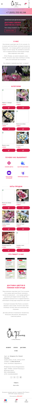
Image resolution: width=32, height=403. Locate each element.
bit (19, 396)
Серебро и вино (20, 245)
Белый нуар (5, 124)
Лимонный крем (20, 224)
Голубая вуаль (20, 145)
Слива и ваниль (6, 224)
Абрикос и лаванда (7, 102)
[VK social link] (29, 3)
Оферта (16, 382)
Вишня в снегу (5, 145)
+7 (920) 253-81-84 (15, 361)
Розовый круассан (6, 245)
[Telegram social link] (29, 7)
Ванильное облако (21, 124)
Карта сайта (16, 385)
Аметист (18, 102)
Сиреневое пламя (20, 202)
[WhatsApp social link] (11, 377)
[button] (9, 107)
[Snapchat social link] (29, 5)
